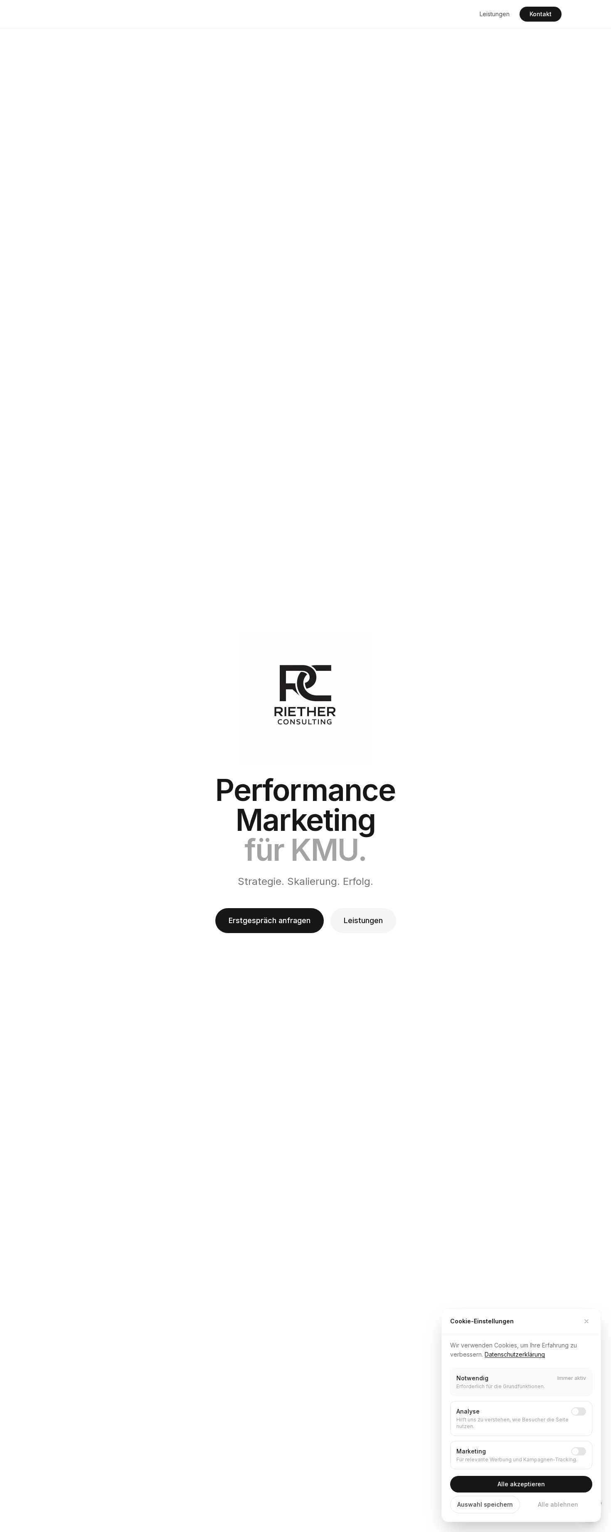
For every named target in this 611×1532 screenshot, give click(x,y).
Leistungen (495, 13)
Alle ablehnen (558, 1504)
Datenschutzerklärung (515, 1354)
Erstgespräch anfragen (269, 920)
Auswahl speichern (485, 1504)
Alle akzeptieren (521, 1484)
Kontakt (541, 13)
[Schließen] (586, 1321)
